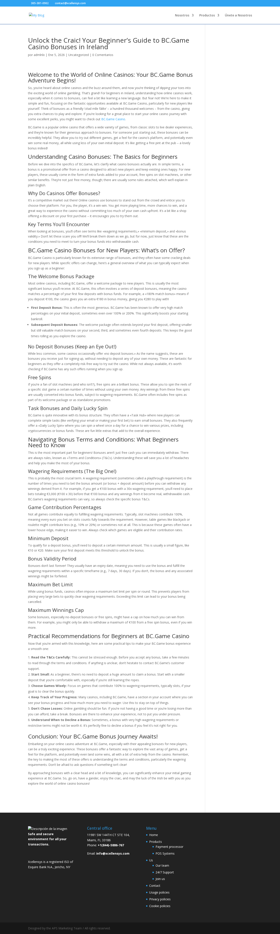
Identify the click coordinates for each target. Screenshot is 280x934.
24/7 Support (165, 872)
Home (153, 835)
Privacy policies (160, 899)
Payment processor (169, 847)
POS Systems (165, 853)
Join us (160, 879)
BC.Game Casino (113, 119)
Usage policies (159, 892)
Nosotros (182, 15)
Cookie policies (159, 906)
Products (155, 842)
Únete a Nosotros (238, 15)
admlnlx (39, 55)
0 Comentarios (102, 55)
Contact (154, 885)
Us (151, 860)
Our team (162, 865)
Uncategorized (78, 55)
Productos (207, 15)
